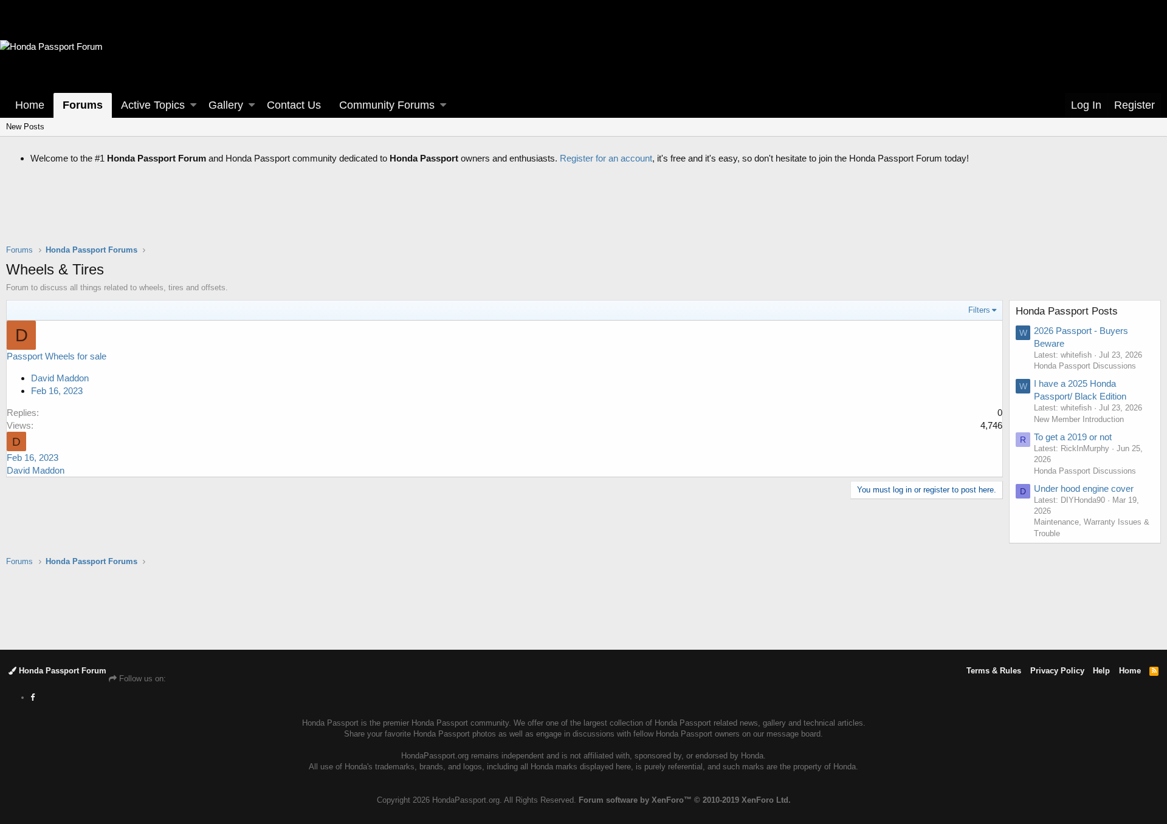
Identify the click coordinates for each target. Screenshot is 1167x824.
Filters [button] (979, 310)
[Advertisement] (583, 213)
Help (1101, 670)
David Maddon (60, 378)
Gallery (225, 105)
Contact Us (294, 105)
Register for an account (606, 158)
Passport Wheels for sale (56, 356)
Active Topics (153, 105)
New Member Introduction (1079, 419)
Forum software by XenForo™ (685, 800)
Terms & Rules (993, 670)
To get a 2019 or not (1073, 437)
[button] (193, 105)
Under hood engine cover (1084, 488)
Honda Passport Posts (1067, 311)
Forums (83, 105)
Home (29, 105)
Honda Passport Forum (61, 670)
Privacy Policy (1057, 670)
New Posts (25, 126)
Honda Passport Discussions (1085, 365)
